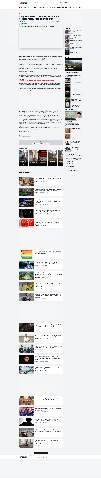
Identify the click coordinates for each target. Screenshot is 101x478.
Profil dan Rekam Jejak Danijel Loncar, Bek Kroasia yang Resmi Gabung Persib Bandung (76, 48)
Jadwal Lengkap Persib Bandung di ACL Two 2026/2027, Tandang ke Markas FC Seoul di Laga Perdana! (47, 285)
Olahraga (41, 7)
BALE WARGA (68, 7)
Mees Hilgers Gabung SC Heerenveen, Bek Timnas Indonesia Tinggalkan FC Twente (46, 263)
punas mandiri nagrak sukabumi (74, 156)
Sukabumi (36, 192)
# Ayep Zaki (35, 143)
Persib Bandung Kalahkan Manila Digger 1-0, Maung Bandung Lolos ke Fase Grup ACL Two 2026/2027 (47, 295)
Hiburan (35, 7)
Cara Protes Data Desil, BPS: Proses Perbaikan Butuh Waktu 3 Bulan (47, 252)
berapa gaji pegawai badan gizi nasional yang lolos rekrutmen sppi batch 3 (74, 160)
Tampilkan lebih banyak (40, 453)
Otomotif (52, 7)
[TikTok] (40, 3)
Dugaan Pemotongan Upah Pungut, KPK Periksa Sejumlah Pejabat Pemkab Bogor (48, 325)
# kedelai (42, 143)
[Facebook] (31, 3)
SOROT (36, 181)
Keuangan (36, 255)
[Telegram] (26, 24)
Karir (72, 457)
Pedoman (80, 457)
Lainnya (79, 7)
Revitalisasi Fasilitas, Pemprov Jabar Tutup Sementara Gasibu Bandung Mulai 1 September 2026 (48, 274)
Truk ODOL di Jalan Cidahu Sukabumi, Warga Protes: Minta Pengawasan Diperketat (47, 189)
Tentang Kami (61, 457)
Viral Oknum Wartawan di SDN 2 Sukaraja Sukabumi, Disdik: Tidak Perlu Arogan (46, 420)
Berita (20, 7)
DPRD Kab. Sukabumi (60, 7)
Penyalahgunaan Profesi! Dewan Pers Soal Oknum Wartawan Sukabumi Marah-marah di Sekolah (48, 358)
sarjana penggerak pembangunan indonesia (72, 169)
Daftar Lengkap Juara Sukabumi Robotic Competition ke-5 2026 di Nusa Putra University (48, 430)
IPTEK (24, 7)
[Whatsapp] (24, 24)
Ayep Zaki (25, 58)
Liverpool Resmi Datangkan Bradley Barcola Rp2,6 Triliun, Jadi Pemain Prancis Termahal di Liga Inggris (47, 222)
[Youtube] (37, 3)
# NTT (47, 143)
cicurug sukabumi (71, 166)
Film (35, 349)
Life (35, 445)
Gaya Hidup (29, 7)
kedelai (52, 58)
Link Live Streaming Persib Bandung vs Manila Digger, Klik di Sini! (47, 409)
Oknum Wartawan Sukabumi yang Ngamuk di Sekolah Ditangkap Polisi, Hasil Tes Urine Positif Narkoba (48, 201)
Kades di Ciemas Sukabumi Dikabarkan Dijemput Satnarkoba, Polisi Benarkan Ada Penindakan (76, 53)
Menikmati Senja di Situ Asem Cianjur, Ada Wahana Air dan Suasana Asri (46, 368)
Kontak (75, 457)
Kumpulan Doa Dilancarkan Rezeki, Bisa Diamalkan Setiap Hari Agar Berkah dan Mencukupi (46, 442)
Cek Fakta (74, 7)
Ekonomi (46, 7)
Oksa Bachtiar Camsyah (25, 136)
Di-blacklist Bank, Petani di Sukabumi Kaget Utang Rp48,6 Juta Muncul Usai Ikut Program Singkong (76, 43)
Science (36, 433)
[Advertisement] (13, 32)
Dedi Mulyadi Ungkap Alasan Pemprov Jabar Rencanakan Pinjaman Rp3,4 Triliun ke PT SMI (47, 336)
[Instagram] (35, 3)
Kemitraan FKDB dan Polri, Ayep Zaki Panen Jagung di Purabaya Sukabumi (36, 80)
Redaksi (66, 457)
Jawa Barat (37, 277)
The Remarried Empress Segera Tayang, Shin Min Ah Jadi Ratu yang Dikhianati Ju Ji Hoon (47, 398)
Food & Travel (37, 370)
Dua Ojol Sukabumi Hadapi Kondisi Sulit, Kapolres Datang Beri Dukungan (76, 32)
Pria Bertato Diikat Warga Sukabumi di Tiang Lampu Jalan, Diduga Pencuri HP (47, 211)
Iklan (70, 457)
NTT (46, 59)
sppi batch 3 (70, 163)
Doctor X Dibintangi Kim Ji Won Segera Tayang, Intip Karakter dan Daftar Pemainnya (48, 346)
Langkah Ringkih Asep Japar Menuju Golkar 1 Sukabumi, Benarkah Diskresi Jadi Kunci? (47, 179)
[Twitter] (33, 3)
